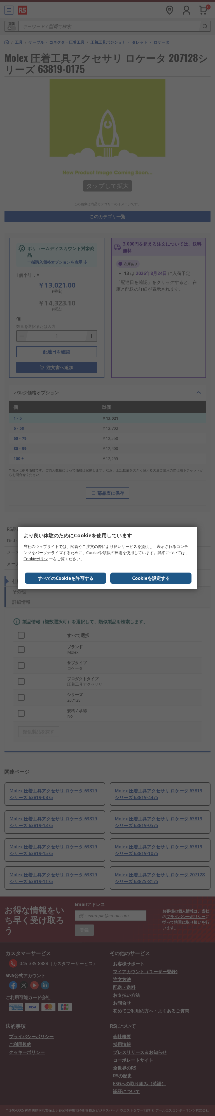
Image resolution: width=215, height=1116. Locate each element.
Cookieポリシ (36, 558)
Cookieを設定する (151, 578)
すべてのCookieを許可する (66, 578)
